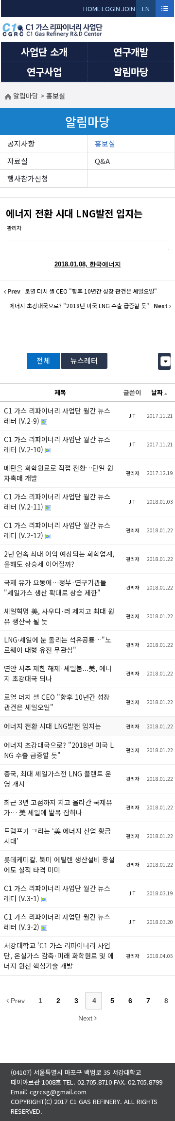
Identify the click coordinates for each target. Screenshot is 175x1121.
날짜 (157, 392)
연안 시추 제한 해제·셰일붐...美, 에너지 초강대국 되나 (58, 673)
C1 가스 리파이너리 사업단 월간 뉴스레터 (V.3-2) (57, 922)
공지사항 (21, 143)
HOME (92, 8)
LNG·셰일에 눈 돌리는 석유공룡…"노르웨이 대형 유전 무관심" (57, 645)
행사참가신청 (27, 178)
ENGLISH (146, 10)
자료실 (17, 161)
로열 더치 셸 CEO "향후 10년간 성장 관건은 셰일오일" (57, 702)
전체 (43, 360)
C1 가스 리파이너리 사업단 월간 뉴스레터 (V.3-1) (57, 893)
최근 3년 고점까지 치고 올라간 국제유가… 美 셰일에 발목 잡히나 (58, 807)
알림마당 (130, 72)
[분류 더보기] (165, 361)
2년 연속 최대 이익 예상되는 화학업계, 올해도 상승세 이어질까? (59, 559)
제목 (60, 392)
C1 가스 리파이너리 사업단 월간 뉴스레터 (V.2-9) (57, 416)
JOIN (128, 8)
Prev (17, 1001)
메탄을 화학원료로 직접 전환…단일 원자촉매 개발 (58, 473)
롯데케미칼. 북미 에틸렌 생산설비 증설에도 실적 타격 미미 (59, 864)
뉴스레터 (84, 360)
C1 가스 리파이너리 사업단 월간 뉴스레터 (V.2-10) (57, 444)
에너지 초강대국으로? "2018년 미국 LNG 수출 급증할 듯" (59, 750)
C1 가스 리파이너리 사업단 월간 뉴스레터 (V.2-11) (57, 501)
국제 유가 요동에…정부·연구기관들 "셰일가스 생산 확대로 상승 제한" (55, 587)
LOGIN (111, 8)
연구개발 (130, 52)
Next (86, 1018)
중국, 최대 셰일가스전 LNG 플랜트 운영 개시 (57, 779)
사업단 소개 (44, 52)
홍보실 (105, 143)
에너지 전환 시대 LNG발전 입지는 (74, 213)
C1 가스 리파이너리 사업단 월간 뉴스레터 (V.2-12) (57, 530)
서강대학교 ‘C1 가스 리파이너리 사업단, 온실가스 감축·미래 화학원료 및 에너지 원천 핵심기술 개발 (59, 955)
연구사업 (44, 72)
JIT (132, 415)
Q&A (102, 161)
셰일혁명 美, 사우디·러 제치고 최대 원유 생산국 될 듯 (59, 616)
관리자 (14, 227)
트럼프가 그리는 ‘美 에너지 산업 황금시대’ (57, 836)
